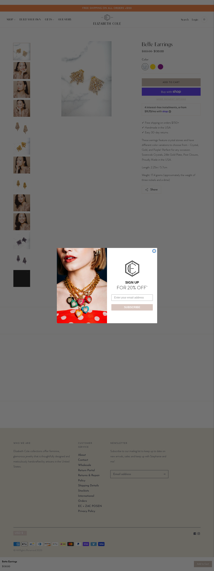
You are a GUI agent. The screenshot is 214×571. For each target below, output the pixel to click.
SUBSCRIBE (132, 307)
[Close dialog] (154, 251)
